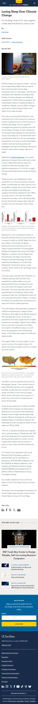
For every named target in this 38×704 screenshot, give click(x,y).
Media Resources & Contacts (10, 653)
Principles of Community (9, 669)
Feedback (33, 701)
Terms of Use (12, 701)
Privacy (27, 701)
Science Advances (17, 157)
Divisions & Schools (18, 693)
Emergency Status (7, 661)
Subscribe (19, 624)
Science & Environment (20, 565)
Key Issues (5, 681)
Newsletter (5, 657)
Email (4, 613)
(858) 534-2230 (6, 645)
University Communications (10, 677)
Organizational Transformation (10, 673)
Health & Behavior (18, 574)
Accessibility (20, 701)
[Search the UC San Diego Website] (34, 3)
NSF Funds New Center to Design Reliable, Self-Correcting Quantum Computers (19, 555)
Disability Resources (7, 665)
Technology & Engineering (19, 546)
